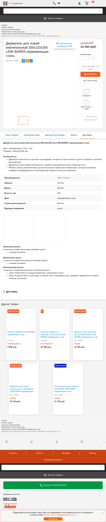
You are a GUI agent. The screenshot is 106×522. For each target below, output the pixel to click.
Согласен (53, 519)
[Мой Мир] (31, 61)
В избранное (86, 96)
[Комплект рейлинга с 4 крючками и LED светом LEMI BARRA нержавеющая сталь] (54, 319)
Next (104, 441)
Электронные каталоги (53, 460)
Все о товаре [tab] (12, 135)
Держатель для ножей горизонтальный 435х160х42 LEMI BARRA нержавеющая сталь (21, 390)
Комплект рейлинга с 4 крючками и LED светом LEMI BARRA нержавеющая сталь (53, 334)
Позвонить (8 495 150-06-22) (55, 485)
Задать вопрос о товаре (86, 107)
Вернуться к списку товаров (90, 118)
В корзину (92, 74)
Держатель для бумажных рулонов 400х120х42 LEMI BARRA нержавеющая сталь (86, 334)
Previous (2, 441)
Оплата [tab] (73, 135)
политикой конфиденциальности (60, 515)
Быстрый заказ (90, 81)
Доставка (11, 291)
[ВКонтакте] (23, 61)
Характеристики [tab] (31, 135)
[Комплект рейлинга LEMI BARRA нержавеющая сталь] (21, 319)
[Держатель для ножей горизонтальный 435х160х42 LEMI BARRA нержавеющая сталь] (23, 373)
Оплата (40, 453)
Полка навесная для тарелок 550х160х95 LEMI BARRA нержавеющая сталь (66, 388)
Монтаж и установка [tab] (55, 135)
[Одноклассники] (27, 61)
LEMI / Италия (63, 178)
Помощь (92, 453)
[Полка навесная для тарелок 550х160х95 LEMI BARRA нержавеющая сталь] (68, 373)
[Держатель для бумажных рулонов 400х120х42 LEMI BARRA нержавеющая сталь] (88, 319)
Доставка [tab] (87, 135)
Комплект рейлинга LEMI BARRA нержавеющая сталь (21, 333)
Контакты (13, 453)
